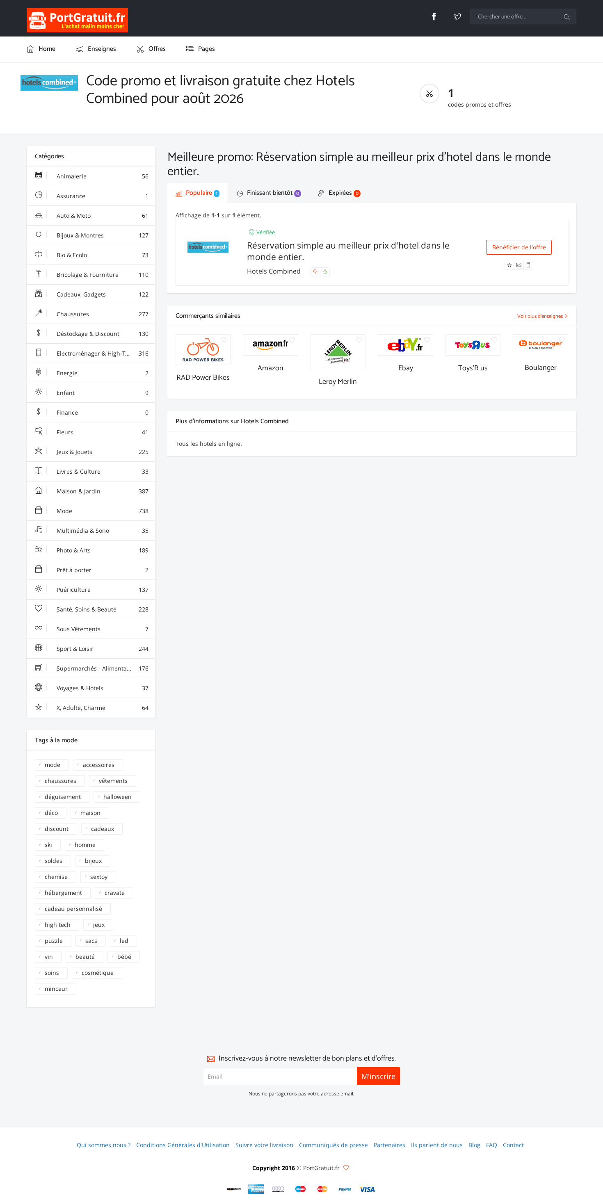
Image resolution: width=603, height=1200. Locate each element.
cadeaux (102, 829)
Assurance (101, 196)
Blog (474, 1145)
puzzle (54, 940)
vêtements (113, 781)
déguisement (63, 797)
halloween (117, 797)
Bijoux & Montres (101, 235)
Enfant (101, 393)
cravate (115, 893)
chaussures (60, 781)
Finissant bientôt (272, 192)
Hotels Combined (274, 271)
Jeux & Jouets (101, 452)
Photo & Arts (101, 550)
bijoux (93, 861)
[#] (234, 1189)
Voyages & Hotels (101, 688)
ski (48, 845)
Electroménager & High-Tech (101, 353)
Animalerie (101, 176)
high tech (58, 925)
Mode (101, 511)
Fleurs (101, 432)
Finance (101, 412)
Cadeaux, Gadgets (101, 294)
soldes (53, 861)
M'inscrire (378, 1076)
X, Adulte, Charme (101, 708)
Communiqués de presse (333, 1145)
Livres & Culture (101, 471)
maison (90, 813)
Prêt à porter (101, 570)
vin (49, 956)
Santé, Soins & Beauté (101, 609)
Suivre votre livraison (264, 1145)
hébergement (63, 893)
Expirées (343, 192)
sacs (91, 940)
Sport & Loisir (101, 648)
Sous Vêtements (101, 629)
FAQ (491, 1145)
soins (52, 972)
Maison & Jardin (101, 491)
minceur (56, 988)
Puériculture (101, 589)
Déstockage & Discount (101, 334)
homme (85, 845)
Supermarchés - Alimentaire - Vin (101, 668)
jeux (99, 925)
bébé (124, 956)
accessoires (98, 765)
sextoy (98, 877)
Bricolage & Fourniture (101, 274)
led (124, 940)
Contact (513, 1145)
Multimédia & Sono (101, 530)
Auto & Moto (101, 215)
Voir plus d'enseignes (540, 316)
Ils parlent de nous (437, 1145)
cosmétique (98, 972)
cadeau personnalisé (73, 909)
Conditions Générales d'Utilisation (183, 1145)
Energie (101, 373)
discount (57, 829)
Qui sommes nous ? (103, 1145)
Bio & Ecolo (101, 255)
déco (51, 813)
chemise (56, 877)
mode (52, 765)
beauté (85, 956)
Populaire (200, 192)
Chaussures (101, 314)
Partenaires (389, 1145)
